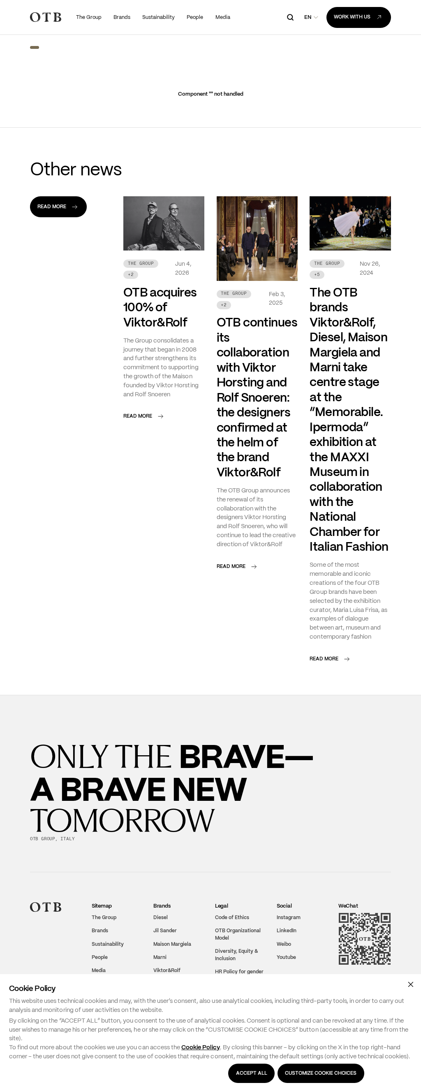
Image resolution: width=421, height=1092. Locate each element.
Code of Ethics (232, 917)
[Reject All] (410, 984)
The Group (104, 917)
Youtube (286, 957)
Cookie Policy (200, 1047)
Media (99, 970)
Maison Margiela (172, 943)
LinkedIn (286, 930)
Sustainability (108, 943)
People (100, 957)
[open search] (290, 17)
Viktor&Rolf (166, 970)
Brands (100, 930)
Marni (160, 957)
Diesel (160, 917)
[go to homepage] (45, 17)
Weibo (284, 943)
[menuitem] (89, 17)
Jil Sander (165, 930)
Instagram (289, 917)
